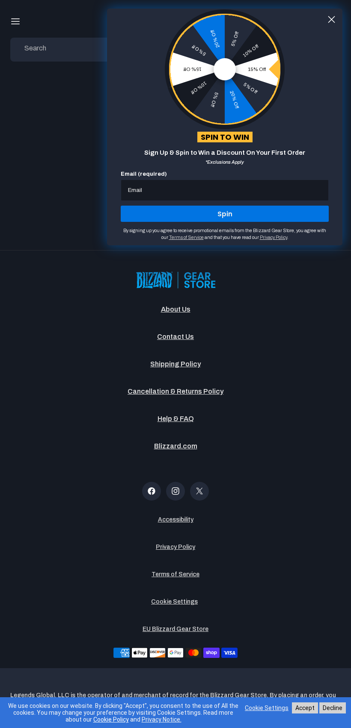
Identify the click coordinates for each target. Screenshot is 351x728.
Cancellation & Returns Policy (175, 391)
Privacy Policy (175, 547)
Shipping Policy (175, 364)
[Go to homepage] (175, 280)
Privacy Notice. (161, 719)
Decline (332, 707)
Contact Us (175, 336)
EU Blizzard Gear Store (175, 629)
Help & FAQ (176, 418)
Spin (224, 213)
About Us (175, 309)
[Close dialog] (331, 19)
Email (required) (144, 174)
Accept (305, 707)
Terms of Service (175, 574)
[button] (15, 21)
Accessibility (175, 519)
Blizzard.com (175, 446)
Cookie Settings (174, 601)
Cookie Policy (111, 719)
